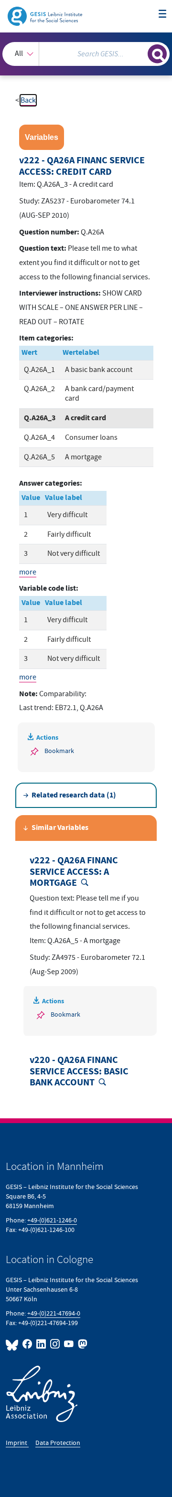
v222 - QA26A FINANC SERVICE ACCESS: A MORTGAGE (74, 872)
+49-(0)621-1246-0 (52, 1220)
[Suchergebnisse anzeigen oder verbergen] (157, 54)
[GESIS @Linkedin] (41, 1344)
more (27, 572)
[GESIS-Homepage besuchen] (46, 16)
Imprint (17, 1442)
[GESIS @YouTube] (69, 1344)
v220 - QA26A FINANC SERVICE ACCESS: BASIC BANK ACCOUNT (79, 1071)
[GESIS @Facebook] (27, 1344)
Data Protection (57, 1442)
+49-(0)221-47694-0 (53, 1313)
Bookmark (59, 750)
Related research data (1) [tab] (74, 795)
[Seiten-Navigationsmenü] (162, 14)
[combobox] (86, 53)
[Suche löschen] (140, 52)
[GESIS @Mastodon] (81, 1344)
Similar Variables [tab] (60, 827)
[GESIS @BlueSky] (13, 1344)
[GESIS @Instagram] (55, 1344)
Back (28, 100)
